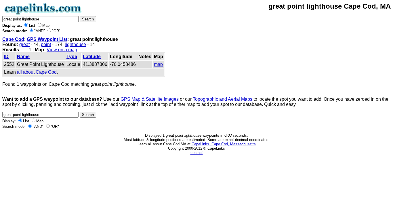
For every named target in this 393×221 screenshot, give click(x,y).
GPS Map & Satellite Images (150, 99)
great (24, 44)
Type (71, 56)
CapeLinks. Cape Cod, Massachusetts (224, 144)
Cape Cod (13, 39)
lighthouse (75, 44)
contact (196, 152)
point (46, 44)
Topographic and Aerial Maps (222, 99)
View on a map (62, 49)
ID (6, 56)
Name (23, 56)
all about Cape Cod (37, 72)
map (158, 64)
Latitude (92, 56)
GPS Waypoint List (47, 39)
